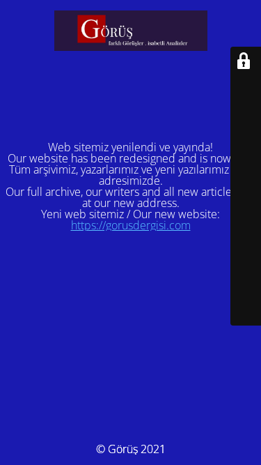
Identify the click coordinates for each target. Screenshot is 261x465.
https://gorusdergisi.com (131, 225)
